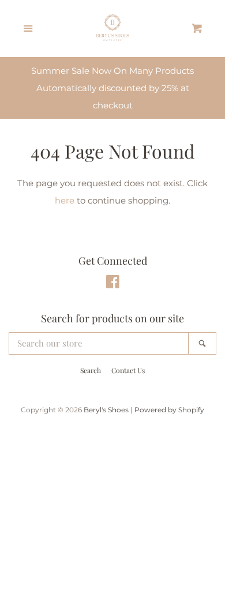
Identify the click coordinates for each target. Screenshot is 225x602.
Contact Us (128, 370)
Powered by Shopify (169, 409)
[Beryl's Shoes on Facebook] (113, 284)
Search (90, 370)
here (64, 200)
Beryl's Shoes (106, 409)
